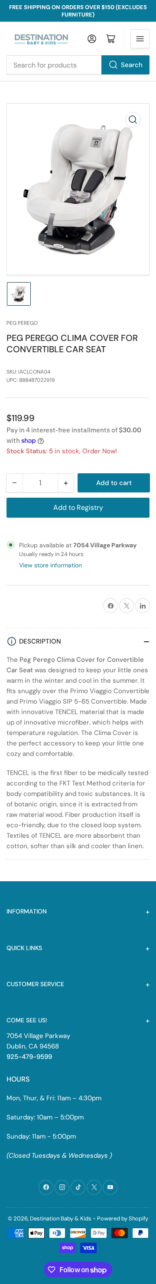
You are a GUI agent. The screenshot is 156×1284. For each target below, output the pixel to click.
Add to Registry (78, 507)
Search (132, 65)
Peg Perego (22, 323)
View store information (50, 565)
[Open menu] (140, 38)
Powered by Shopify (122, 1218)
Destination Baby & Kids (60, 1218)
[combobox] (78, 64)
